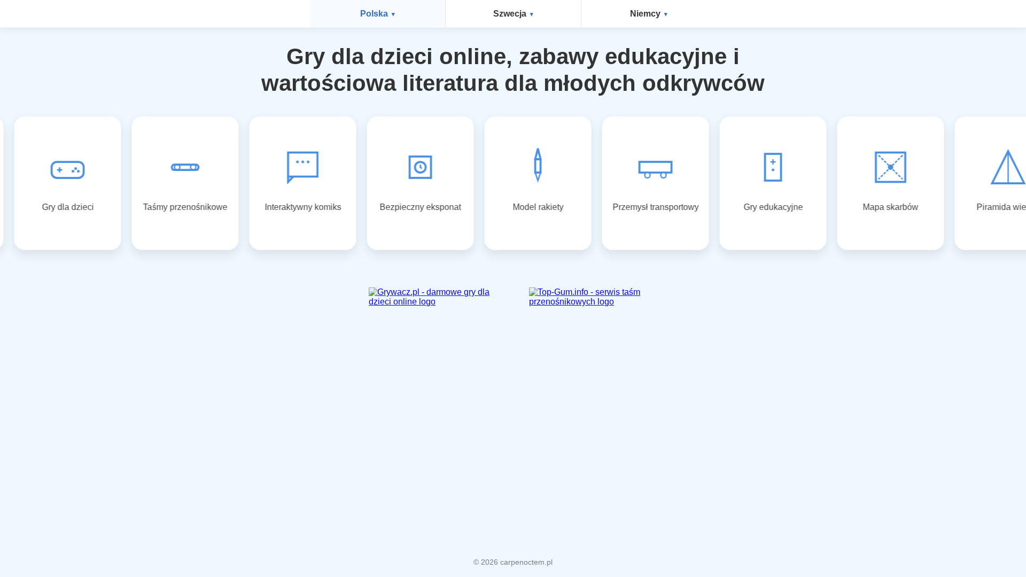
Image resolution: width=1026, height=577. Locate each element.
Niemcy (645, 13)
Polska (374, 13)
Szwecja (509, 13)
